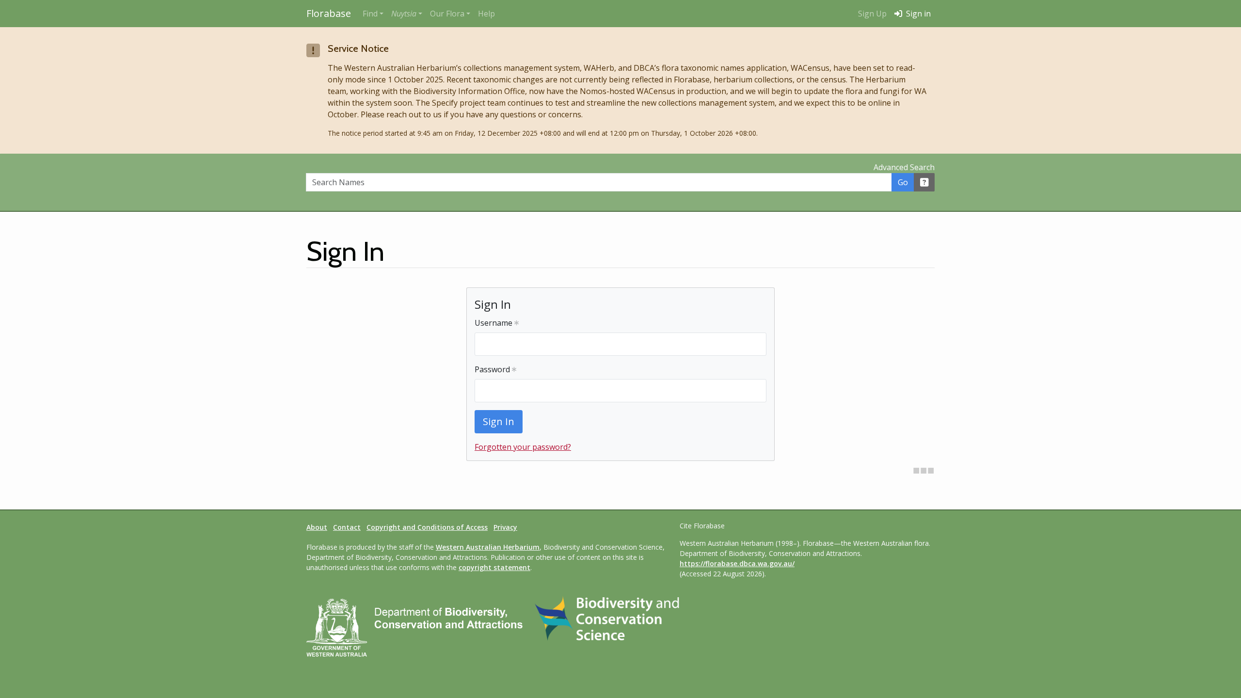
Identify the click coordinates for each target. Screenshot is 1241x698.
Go (903, 182)
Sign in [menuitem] (917, 13)
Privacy (505, 527)
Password (493, 369)
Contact (347, 527)
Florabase (328, 13)
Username (494, 322)
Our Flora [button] (447, 13)
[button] (406, 13)
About (316, 527)
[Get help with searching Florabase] (924, 182)
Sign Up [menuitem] (872, 13)
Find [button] (370, 13)
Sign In (498, 421)
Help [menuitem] (486, 13)
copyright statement (494, 567)
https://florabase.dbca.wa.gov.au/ (737, 563)
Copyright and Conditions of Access (427, 527)
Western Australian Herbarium (488, 547)
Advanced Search (904, 167)
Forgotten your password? (523, 447)
